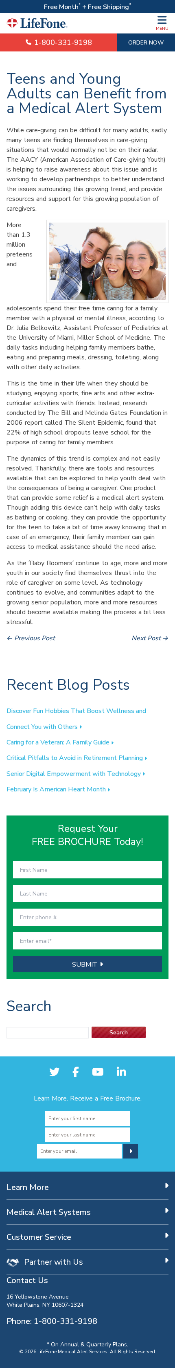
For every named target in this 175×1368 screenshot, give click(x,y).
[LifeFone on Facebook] (75, 1072)
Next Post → (149, 638)
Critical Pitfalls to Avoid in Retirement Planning (75, 757)
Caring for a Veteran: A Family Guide (59, 742)
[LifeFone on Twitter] (54, 1072)
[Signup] (130, 1151)
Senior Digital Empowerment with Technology (74, 773)
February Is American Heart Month (57, 789)
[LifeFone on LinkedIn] (121, 1072)
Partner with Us (52, 1262)
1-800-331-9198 (62, 42)
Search (118, 1032)
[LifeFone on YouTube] (98, 1072)
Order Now (146, 42)
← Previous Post (31, 638)
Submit (86, 964)
